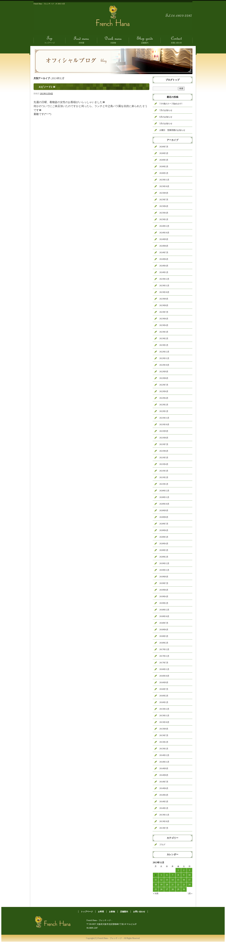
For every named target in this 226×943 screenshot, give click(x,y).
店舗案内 (145, 39)
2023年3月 (163, 332)
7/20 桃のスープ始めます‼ (170, 104)
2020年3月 (163, 550)
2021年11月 (164, 418)
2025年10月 (164, 186)
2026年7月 (163, 147)
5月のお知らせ (165, 123)
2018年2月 (163, 643)
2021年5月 (163, 457)
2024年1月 (163, 272)
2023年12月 (164, 279)
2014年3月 (163, 801)
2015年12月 (164, 709)
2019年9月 (163, 577)
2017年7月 (163, 663)
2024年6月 (163, 259)
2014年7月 (163, 782)
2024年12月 (164, 226)
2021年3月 (163, 471)
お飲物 (113, 39)
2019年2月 (163, 603)
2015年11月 (164, 715)
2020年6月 (163, 530)
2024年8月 (163, 246)
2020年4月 (163, 543)
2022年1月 (163, 411)
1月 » (190, 893)
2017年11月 (164, 656)
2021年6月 (163, 451)
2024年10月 (164, 233)
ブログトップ (173, 80)
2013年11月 (164, 815)
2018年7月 (163, 623)
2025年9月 (163, 193)
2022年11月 (164, 358)
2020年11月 (164, 497)
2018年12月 (164, 610)
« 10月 (155, 893)
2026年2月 (163, 166)
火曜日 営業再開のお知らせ (172, 130)
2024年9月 (163, 239)
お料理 (81, 39)
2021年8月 (163, 438)
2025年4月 (163, 213)
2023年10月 (164, 292)
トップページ (49, 39)
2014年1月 (163, 808)
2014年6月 (163, 788)
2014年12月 (164, 755)
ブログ (162, 844)
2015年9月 (163, 729)
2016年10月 (164, 676)
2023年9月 (163, 299)
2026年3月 (163, 160)
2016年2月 (163, 696)
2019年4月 (163, 596)
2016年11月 (164, 669)
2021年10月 (164, 424)
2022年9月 (163, 371)
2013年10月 (164, 821)
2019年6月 (163, 590)
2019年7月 (163, 583)
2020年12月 (164, 491)
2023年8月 (163, 305)
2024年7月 (163, 252)
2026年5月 (163, 153)
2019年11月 (164, 570)
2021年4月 (163, 464)
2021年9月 (163, 431)
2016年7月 (163, 689)
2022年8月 (163, 378)
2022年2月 (163, 405)
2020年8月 (163, 517)
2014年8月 (163, 775)
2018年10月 (164, 616)
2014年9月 (163, 768)
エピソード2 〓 (47, 87)
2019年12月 (164, 563)
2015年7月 (163, 735)
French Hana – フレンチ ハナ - (113, 20)
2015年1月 (163, 749)
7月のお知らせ (165, 110)
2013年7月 (163, 828)
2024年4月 (163, 266)
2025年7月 (163, 199)
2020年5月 (163, 537)
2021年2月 (163, 477)
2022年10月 (164, 365)
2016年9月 (163, 682)
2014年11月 (164, 762)
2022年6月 (163, 391)
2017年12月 (164, 649)
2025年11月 (164, 180)
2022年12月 (164, 352)
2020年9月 (163, 510)
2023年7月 (163, 312)
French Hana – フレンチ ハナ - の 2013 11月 (49, 4)
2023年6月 (163, 319)
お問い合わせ (176, 39)
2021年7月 (163, 444)
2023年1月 (163, 345)
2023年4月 (163, 325)
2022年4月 (163, 398)
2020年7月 (163, 524)
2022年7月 (163, 385)
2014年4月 (163, 795)
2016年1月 (163, 702)
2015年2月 (163, 742)
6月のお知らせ (165, 117)
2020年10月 (164, 504)
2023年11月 (164, 285)
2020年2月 (163, 557)
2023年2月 (163, 338)
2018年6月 (163, 629)
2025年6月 (163, 206)
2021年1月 (163, 484)
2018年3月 (163, 636)
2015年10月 (164, 722)
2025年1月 (163, 219)
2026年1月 (163, 173)
